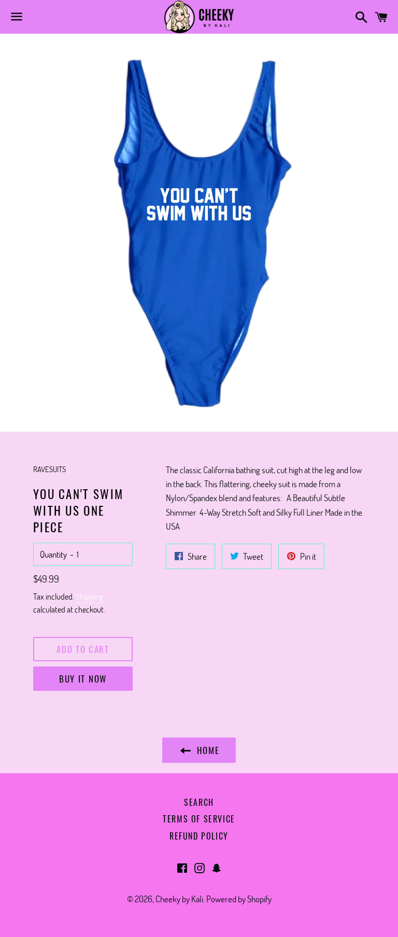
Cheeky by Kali (179, 899)
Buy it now (83, 678)
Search (199, 802)
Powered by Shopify (239, 899)
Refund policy (199, 836)
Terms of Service (199, 819)
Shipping (89, 596)
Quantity (53, 554)
